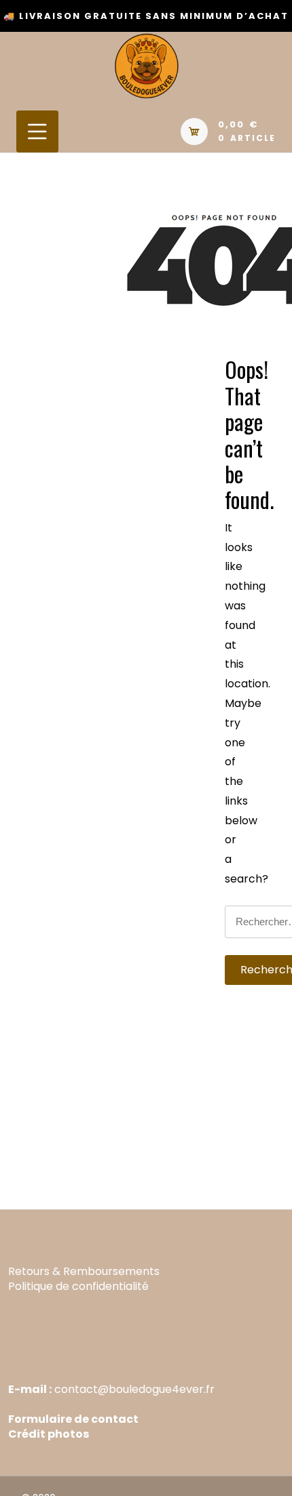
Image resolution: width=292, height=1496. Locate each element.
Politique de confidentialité (78, 1286)
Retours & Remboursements (84, 1271)
